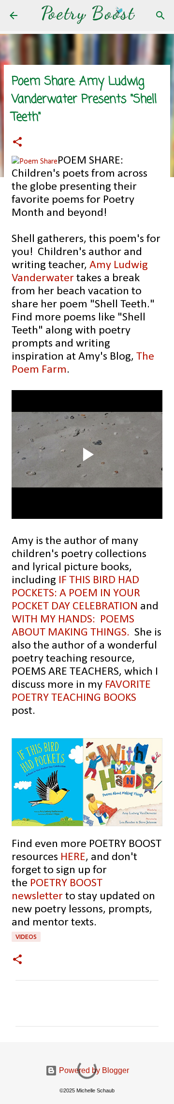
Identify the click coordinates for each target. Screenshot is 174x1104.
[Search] (160, 15)
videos (26, 937)
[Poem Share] (35, 162)
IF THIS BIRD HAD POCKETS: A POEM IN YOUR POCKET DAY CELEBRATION (76, 593)
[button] (17, 143)
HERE (73, 857)
